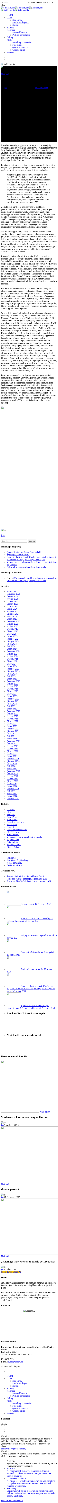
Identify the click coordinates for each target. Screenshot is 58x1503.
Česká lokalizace (14, 865)
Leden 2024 (12, 666)
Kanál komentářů (14, 863)
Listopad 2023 (13, 671)
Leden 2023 (12, 696)
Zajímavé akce (13, 842)
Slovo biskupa (13, 834)
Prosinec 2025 (13, 611)
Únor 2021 (11, 753)
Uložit (4, 1500)
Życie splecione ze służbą (18, 554)
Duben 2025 (12, 629)
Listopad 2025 (13, 614)
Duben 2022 (12, 719)
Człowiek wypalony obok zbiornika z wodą (26, 567)
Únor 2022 (11, 724)
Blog (9, 812)
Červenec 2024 (13, 651)
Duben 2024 (12, 659)
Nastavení (6, 1449)
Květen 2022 (12, 716)
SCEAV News (13, 832)
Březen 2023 (12, 691)
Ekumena (11, 814)
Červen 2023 (12, 684)
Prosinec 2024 (13, 639)
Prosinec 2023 (13, 669)
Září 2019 (11, 791)
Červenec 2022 (13, 711)
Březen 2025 (12, 631)
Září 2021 (11, 736)
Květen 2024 (12, 656)
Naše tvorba (12, 819)
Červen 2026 (12, 596)
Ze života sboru (14, 844)
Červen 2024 (12, 654)
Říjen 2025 (12, 616)
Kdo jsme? (17, 20)
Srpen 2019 (12, 793)
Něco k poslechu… (15, 822)
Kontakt (10, 52)
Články (10, 37)
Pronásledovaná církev (17, 829)
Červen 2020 (12, 773)
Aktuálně (11, 809)
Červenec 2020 (13, 771)
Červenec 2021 (13, 741)
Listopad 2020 (13, 761)
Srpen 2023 (12, 679)
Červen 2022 (12, 714)
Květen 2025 (12, 626)
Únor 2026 (11, 606)
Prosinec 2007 (13, 798)
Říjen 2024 (12, 644)
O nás (9, 17)
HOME (10, 15)
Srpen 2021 (12, 738)
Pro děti (10, 827)
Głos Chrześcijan (20, 47)
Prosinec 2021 (13, 729)
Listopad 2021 (13, 731)
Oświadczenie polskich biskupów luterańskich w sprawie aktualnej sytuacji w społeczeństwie (32, 579)
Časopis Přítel (18, 50)
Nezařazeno (12, 824)
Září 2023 (11, 676)
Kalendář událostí (20, 32)
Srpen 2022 (12, 709)
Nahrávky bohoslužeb (22, 42)
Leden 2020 (12, 786)
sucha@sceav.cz (15, 1362)
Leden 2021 (12, 756)
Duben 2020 (12, 778)
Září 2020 (11, 766)
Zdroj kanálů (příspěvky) (18, 860)
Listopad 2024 (13, 641)
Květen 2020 (12, 776)
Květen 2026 (12, 599)
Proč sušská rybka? (20, 22)
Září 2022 (11, 706)
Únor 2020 (11, 783)
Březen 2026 (12, 604)
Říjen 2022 (12, 704)
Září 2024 (11, 646)
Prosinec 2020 (13, 758)
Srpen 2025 (12, 619)
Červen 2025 (12, 624)
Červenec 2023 (13, 681)
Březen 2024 (12, 661)
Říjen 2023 (12, 674)
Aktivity (10, 27)
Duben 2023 (12, 689)
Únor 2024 (11, 664)
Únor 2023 (11, 694)
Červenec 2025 (13, 621)
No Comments (41, 87)
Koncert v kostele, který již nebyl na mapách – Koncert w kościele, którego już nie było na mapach (31, 558)
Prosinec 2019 (13, 788)
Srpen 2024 (12, 649)
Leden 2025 (12, 636)
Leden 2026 (12, 609)
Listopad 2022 (13, 701)
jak (5, 87)
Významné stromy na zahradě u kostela (24, 837)
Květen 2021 (12, 746)
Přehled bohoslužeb (21, 35)
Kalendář (11, 30)
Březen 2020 (12, 781)
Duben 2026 (12, 601)
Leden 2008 (12, 796)
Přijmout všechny (18, 1449)
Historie (15, 25)
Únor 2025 (11, 634)
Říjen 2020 (12, 763)
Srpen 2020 (12, 768)
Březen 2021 (12, 751)
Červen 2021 (12, 743)
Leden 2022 (12, 726)
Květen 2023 (12, 686)
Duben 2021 (12, 748)
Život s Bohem (13, 847)
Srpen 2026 (12, 591)
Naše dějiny (6, 74)
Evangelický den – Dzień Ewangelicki (24, 552)
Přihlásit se (11, 858)
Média (9, 40)
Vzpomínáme (13, 839)
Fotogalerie (17, 45)
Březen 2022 (12, 721)
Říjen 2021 (12, 733)
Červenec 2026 (13, 594)
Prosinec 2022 (13, 699)
